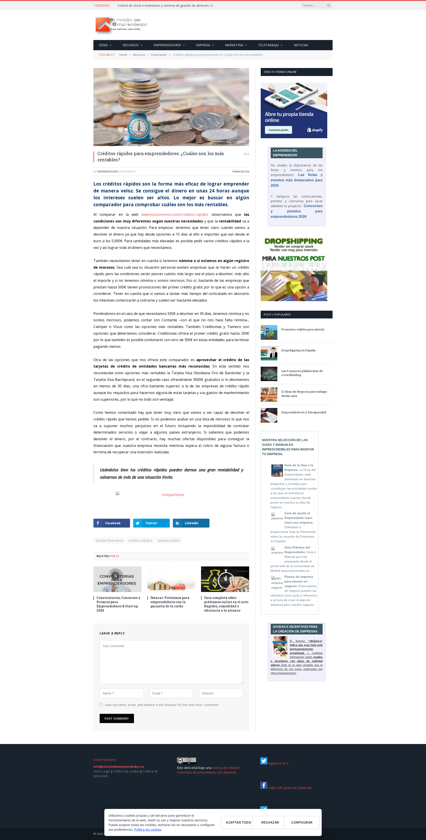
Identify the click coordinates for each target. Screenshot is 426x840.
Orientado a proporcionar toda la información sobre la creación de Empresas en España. (293, 527)
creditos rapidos (140, 540)
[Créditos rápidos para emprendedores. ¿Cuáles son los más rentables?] (171, 107)
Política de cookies (126, 771)
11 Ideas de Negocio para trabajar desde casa (304, 394)
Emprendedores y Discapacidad (303, 412)
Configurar (301, 822)
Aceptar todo (238, 822)
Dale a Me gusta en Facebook (289, 788)
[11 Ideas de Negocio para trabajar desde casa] (269, 394)
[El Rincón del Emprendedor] (121, 25)
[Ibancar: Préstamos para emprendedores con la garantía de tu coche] (171, 579)
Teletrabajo (268, 45)
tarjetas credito (168, 540)
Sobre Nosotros (104, 760)
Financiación (240, 171)
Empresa (203, 45)
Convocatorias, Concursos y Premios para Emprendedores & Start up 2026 (118, 604)
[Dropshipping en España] (269, 353)
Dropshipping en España (298, 350)
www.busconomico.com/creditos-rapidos (174, 214)
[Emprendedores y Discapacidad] (269, 415)
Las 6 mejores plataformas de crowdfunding (302, 373)
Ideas (103, 45)
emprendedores (107, 171)
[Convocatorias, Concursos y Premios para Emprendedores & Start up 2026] (117, 579)
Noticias (301, 45)
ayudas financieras (109, 540)
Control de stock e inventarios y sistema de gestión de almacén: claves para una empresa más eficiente (167, 6)
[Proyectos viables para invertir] (269, 332)
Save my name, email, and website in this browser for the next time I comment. (162, 705)
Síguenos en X (277, 763)
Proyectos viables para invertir (303, 329)
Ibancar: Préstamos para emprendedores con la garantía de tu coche (169, 602)
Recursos (131, 45)
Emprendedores (167, 45)
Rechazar (270, 822)
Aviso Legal (101, 771)
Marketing (234, 45)
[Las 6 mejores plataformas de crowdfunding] (269, 374)
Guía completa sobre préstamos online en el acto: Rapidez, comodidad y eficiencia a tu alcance (226, 604)
